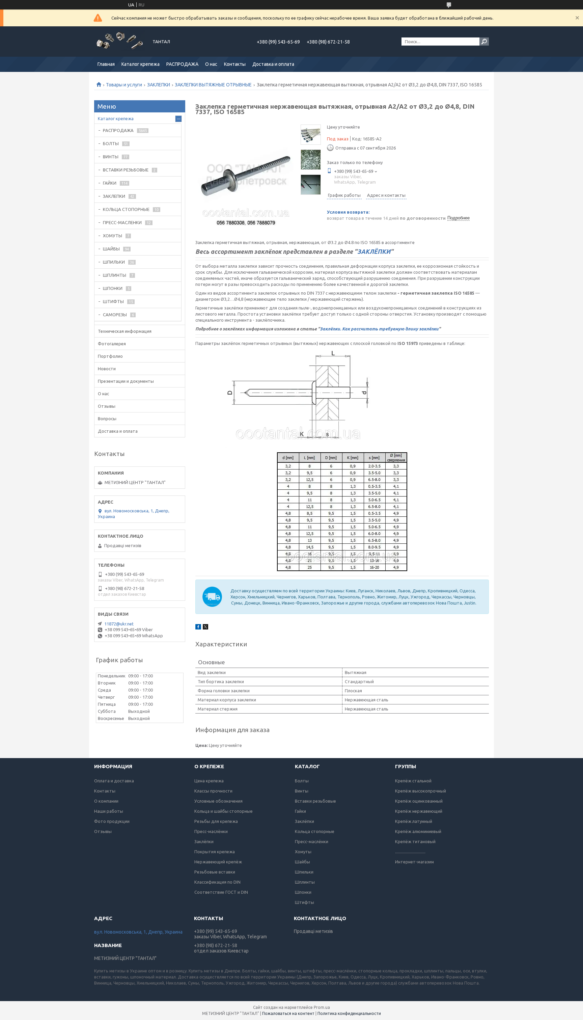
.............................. (410, 851)
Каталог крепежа (140, 64)
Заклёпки (204, 841)
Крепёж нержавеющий (418, 811)
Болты (302, 780)
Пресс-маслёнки (211, 831)
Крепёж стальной (413, 780)
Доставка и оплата (273, 64)
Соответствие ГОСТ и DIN (221, 892)
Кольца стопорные (314, 831)
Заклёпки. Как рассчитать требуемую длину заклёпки (379, 328)
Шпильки (304, 871)
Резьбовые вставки (214, 871)
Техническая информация (124, 331)
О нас (211, 64)
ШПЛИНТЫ (114, 275)
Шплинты (305, 882)
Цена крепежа (209, 780)
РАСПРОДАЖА (182, 64)
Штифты (304, 902)
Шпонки (303, 892)
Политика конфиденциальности (349, 1013)
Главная (106, 64)
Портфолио (110, 356)
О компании (106, 801)
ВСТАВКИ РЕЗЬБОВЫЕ (125, 169)
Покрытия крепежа (214, 851)
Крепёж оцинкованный (419, 801)
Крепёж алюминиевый (418, 831)
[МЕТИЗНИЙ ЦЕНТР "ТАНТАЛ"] (119, 41)
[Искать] (484, 41)
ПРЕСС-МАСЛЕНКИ (122, 222)
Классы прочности (213, 790)
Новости (107, 368)
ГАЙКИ (109, 183)
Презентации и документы (126, 381)
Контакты (235, 64)
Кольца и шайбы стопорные (223, 811)
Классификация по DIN (217, 882)
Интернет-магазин (414, 861)
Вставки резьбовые (315, 801)
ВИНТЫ (110, 156)
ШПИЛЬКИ (114, 262)
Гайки (300, 811)
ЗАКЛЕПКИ (158, 84)
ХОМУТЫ (112, 235)
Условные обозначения (218, 801)
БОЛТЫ (111, 143)
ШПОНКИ (112, 288)
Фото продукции (112, 821)
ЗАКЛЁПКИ (373, 251)
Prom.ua (322, 1007)
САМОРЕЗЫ (115, 314)
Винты (301, 790)
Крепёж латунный (413, 821)
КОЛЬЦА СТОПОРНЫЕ (126, 209)
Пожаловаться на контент (288, 1013)
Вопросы (107, 418)
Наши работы (108, 811)
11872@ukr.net (119, 623)
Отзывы (106, 406)
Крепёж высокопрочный (420, 790)
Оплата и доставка (114, 780)
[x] (205, 627)
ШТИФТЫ (113, 301)
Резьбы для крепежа (216, 821)
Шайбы (302, 861)
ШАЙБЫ (111, 248)
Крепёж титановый (415, 841)
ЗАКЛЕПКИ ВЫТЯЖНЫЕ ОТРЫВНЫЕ (213, 84)
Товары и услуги (124, 84)
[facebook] (198, 627)
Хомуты (303, 851)
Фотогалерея (112, 343)
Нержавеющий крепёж (218, 861)
